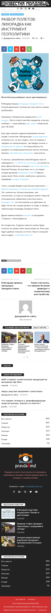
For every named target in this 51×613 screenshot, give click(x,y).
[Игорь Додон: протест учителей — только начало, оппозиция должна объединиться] (42, 337)
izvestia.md (42, 610)
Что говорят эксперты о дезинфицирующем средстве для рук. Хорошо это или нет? (23, 402)
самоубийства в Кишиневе (21, 153)
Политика (5, 431)
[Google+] (22, 9)
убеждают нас (7, 202)
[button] (47, 4)
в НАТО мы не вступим (26, 163)
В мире (4, 439)
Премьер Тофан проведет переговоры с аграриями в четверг (7, 347)
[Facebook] (18, 9)
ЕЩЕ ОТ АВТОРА (39, 327)
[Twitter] (30, 9)
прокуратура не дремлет (12, 146)
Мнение (4, 435)
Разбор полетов (17, 14)
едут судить (31, 123)
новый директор (40, 136)
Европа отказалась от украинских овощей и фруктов (24, 189)
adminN (4, 385)
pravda (4, 407)
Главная (5, 14)
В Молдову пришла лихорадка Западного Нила (11, 285)
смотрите (28, 215)
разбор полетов (14, 261)
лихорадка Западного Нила (31, 104)
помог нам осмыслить (39, 166)
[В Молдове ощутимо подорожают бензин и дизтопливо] (8, 514)
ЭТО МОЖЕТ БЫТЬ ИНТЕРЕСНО (17, 327)
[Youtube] (33, 9)
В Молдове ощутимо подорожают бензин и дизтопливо (28, 512)
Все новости (6, 419)
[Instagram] (26, 9)
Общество (5, 427)
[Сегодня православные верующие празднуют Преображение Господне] (25, 337)
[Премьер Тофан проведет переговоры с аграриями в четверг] (9, 337)
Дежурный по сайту (12, 38)
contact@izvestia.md (23, 235)
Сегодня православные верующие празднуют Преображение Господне (24, 348)
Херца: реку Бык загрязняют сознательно (21, 391)
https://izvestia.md (26, 319)
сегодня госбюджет (20, 179)
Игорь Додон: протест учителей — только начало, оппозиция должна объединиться (42, 347)
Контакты (31, 599)
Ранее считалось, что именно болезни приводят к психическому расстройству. (38, 288)
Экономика (5, 444)
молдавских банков (26, 173)
